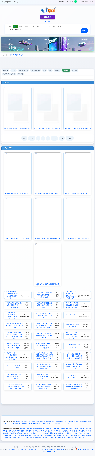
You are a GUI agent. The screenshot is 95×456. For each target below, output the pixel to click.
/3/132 (69, 138)
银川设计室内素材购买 (44, 435)
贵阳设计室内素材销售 (84, 431)
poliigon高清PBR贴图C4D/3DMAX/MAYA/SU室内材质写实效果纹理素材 (15, 386)
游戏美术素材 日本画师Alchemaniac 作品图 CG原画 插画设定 (43, 366)
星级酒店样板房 (35, 70)
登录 (17, 2)
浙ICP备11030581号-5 (48, 451)
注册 (14, 2)
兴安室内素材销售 (27, 423)
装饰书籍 (20, 74)
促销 (47, 44)
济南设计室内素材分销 (70, 435)
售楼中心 (57, 70)
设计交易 (84, 39)
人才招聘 (66, 44)
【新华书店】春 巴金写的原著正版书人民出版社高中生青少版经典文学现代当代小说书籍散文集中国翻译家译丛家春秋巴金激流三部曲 (44, 356)
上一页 (32, 138)
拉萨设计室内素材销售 (49, 437)
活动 (29, 44)
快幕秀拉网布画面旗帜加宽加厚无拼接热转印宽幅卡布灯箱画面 (44, 305)
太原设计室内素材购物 (9, 437)
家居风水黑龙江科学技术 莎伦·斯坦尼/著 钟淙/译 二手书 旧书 (44, 315)
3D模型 (13, 70)
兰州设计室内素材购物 (57, 431)
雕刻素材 (74, 70)
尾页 (62, 138)
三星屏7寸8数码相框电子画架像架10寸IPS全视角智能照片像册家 (43, 386)
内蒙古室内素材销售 (64, 423)
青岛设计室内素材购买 (84, 435)
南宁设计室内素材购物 (70, 431)
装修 (65, 49)
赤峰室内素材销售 (57, 421)
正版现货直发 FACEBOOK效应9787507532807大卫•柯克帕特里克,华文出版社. (44, 325)
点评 (47, 49)
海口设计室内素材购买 (9, 433)
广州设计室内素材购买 (79, 428)
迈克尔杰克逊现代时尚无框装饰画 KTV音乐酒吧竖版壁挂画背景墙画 (74, 386)
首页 (10, 39)
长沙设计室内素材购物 (78, 433)
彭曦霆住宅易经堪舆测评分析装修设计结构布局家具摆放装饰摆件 (14, 376)
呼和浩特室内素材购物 (20, 421)
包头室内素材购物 (33, 421)
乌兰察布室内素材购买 (15, 423)
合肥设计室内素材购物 (31, 431)
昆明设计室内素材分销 (78, 437)
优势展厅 (47, 39)
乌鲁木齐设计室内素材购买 (64, 437)
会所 (44, 70)
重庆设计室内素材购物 (65, 428)
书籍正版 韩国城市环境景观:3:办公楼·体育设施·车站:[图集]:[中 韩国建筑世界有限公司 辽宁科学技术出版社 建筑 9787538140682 (74, 356)
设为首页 (90, 1)
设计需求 (66, 39)
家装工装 (5, 70)
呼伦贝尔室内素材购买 (44, 421)
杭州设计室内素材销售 (17, 431)
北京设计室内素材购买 (26, 428)
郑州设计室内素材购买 (37, 433)
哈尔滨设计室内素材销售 (51, 433)
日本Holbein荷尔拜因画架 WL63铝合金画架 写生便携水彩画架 (72, 305)
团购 (10, 49)
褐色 (72, 2)
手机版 (81, 1)
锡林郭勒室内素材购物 (39, 423)
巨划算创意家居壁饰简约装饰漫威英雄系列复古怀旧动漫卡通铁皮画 (44, 295)
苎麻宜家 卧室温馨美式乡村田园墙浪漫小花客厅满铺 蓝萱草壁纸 (44, 335)
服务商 (10, 44)
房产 (29, 49)
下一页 (54, 138)
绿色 (75, 2)
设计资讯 (29, 39)
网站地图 (85, 1)
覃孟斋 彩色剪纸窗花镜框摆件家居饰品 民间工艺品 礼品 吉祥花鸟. (13, 346)
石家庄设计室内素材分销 (24, 433)
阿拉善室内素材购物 (52, 423)
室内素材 (21, 55)
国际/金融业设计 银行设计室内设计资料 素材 (42, 376)
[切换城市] (47, 21)
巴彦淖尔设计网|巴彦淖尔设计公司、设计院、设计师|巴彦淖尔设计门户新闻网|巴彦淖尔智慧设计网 (36, 449)
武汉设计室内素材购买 (65, 433)
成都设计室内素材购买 (36, 437)
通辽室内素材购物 (67, 421)
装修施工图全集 (23, 70)
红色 (67, 2)
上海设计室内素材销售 (39, 428)
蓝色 (70, 2)
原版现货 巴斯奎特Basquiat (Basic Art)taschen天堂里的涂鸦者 (74, 366)
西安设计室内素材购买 (23, 437)
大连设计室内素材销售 (31, 435)
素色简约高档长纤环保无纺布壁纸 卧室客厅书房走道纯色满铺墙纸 (14, 305)
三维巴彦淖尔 (48, 17)
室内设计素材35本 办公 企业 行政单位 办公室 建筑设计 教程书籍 (14, 325)
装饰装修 (15, 55)
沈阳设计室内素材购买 (17, 435)
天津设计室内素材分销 (52, 428)
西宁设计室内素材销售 (57, 435)
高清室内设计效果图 (9, 74)
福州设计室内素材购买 (44, 431)
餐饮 (50, 70)
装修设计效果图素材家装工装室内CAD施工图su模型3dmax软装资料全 (44, 346)
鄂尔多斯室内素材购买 (79, 421)
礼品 (84, 44)
